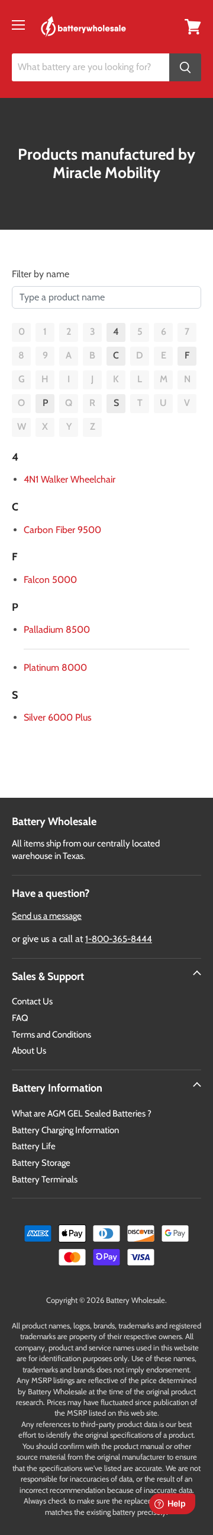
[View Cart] (193, 25)
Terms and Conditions (51, 1034)
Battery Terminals (45, 1179)
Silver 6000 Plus (58, 717)
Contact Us (32, 1001)
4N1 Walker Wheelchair (69, 479)
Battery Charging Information (65, 1130)
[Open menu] (18, 25)
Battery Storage (41, 1162)
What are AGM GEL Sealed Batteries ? (81, 1113)
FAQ (20, 1018)
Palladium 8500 (57, 629)
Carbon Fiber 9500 (62, 529)
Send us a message (47, 916)
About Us (29, 1050)
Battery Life (34, 1146)
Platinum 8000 (55, 667)
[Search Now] (185, 67)
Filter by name (40, 274)
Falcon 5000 (50, 579)
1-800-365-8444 (118, 939)
